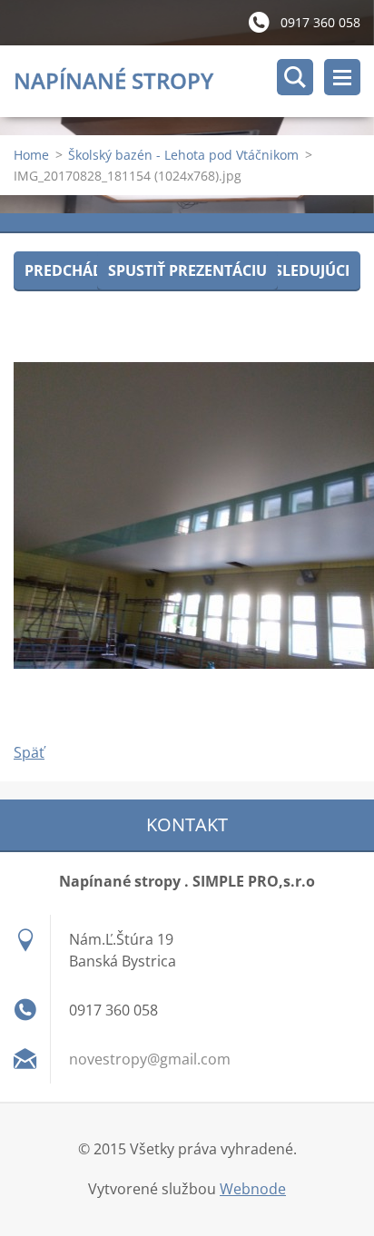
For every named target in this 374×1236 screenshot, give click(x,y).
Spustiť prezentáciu (187, 270)
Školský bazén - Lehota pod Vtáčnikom (183, 154)
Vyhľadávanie (295, 77)
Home (31, 154)
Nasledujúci (300, 270)
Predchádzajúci (88, 270)
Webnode (253, 1189)
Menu (342, 77)
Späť (29, 752)
